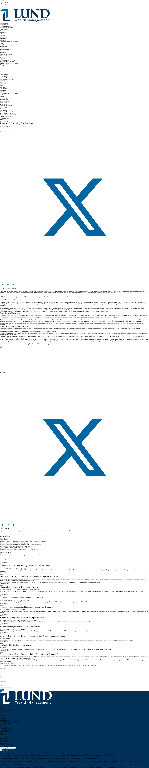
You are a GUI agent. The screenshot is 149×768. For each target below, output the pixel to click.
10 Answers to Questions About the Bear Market (20, 627)
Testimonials (3, 38)
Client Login (3, 4)
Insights (2, 44)
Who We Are (3, 32)
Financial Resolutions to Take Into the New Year (20, 587)
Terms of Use (16, 764)
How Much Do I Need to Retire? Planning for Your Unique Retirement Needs (32, 636)
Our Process (3, 37)
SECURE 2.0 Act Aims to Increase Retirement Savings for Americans (29, 576)
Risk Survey (3, 58)
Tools (1, 57)
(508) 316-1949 (4, 2)
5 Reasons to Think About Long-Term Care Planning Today (25, 566)
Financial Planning (5, 24)
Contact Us (3, 535)
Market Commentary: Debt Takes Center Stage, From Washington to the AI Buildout (23, 541)
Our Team (3, 40)
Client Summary (11, 748)
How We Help (4, 23)
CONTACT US (4, 66)
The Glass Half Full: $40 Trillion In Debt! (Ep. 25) (14, 543)
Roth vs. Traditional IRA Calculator (9, 63)
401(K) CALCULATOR (7, 62)
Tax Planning (3, 31)
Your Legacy (3, 51)
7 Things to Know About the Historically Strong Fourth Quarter (26, 607)
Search (2, 0)
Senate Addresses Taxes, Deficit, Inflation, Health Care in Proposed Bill (30, 654)
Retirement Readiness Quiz (7, 60)
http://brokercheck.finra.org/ (73, 761)
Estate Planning (4, 29)
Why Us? (2, 34)
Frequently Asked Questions (7, 723)
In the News (3, 55)
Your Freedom (4, 52)
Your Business (4, 48)
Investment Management (6, 27)
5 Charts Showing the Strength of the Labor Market (21, 598)
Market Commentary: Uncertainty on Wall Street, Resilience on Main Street (20, 544)
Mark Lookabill (11, 288)
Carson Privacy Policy (6, 764)
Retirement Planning (5, 26)
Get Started (3, 558)
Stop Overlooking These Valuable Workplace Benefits (22, 617)
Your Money (3, 46)
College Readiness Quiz (6, 65)
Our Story (2, 35)
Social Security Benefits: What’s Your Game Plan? (14, 547)
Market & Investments (6, 54)
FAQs (1, 43)
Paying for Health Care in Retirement (15, 645)
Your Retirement (4, 49)
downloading (53, 344)
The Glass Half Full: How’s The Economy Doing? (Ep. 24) (16, 546)
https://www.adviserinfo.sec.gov (55, 761)
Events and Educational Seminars (9, 41)
